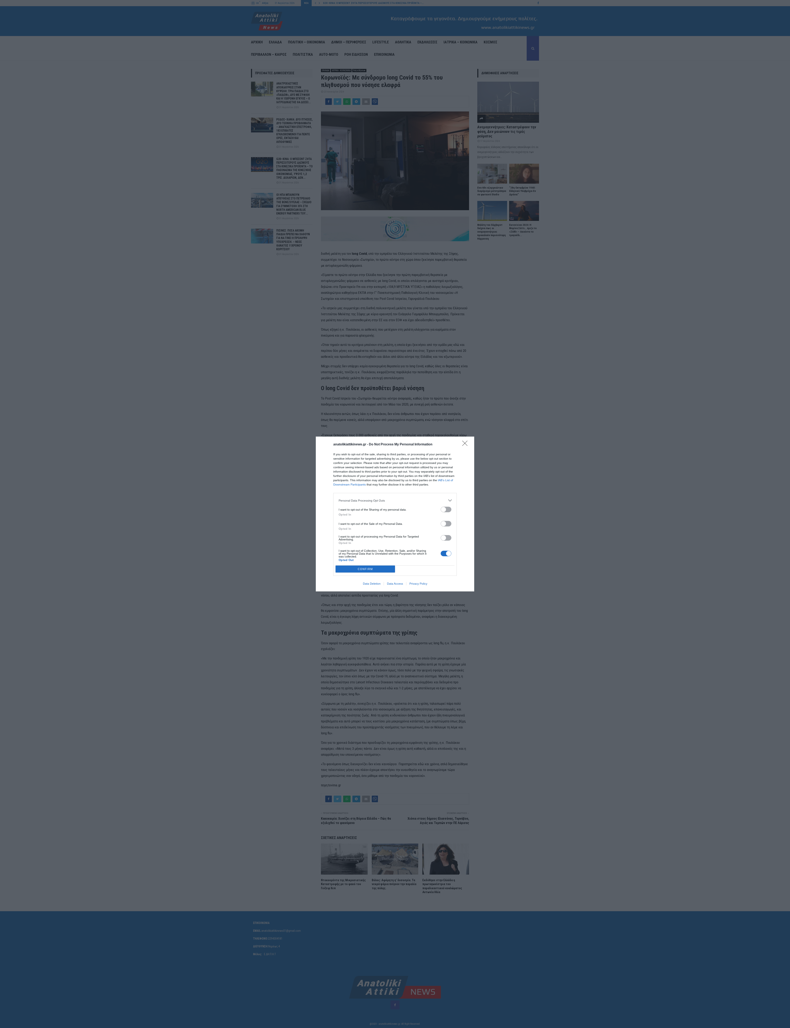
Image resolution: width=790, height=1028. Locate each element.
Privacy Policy (418, 583)
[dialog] (395, 514)
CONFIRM (365, 569)
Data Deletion (372, 583)
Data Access (395, 583)
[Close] (466, 445)
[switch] (446, 509)
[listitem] (395, 500)
